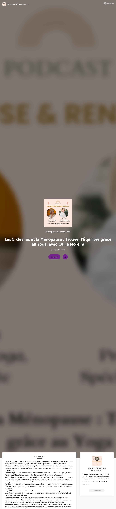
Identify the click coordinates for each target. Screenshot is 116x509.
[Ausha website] (109, 3)
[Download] (65, 256)
